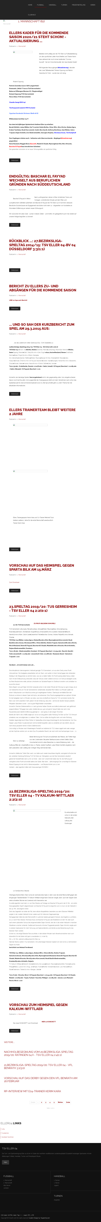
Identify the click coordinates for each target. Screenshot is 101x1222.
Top (18, 1215)
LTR (32, 1215)
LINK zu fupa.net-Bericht (18, 300)
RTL (29, 1215)
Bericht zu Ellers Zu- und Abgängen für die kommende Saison (42, 288)
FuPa (3, 1129)
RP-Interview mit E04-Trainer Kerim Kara (32, 1091)
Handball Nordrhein (8, 1137)
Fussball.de (5, 1133)
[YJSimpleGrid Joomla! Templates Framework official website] (98, 1216)
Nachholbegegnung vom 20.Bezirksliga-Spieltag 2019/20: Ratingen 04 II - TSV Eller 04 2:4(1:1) (38, 1053)
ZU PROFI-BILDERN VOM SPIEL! (45, 623)
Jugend (56, 1185)
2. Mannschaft (7, 1183)
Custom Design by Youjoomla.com (39, 1218)
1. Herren (56, 1183)
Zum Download (14, 582)
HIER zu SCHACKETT (49, 1021)
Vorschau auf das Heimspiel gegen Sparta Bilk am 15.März (41, 567)
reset (25, 1215)
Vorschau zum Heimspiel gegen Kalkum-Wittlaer (38, 1007)
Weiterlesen (14, 160)
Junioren (6, 1188)
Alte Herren (6, 1185)
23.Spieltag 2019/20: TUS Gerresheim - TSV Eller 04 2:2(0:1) (43, 609)
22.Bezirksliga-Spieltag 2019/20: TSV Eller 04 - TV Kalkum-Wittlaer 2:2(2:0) (41, 795)
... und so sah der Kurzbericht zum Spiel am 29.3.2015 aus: (41, 326)
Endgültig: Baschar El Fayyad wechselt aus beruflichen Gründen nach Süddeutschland (39, 180)
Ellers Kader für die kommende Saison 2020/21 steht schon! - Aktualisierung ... (38, 37)
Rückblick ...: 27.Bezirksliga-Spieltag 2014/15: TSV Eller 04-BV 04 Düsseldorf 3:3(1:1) (42, 245)
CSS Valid (4, 1215)
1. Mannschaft (21, 46)
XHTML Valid (12, 1215)
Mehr (5, 1162)
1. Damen (57, 1180)
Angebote (57, 1200)
